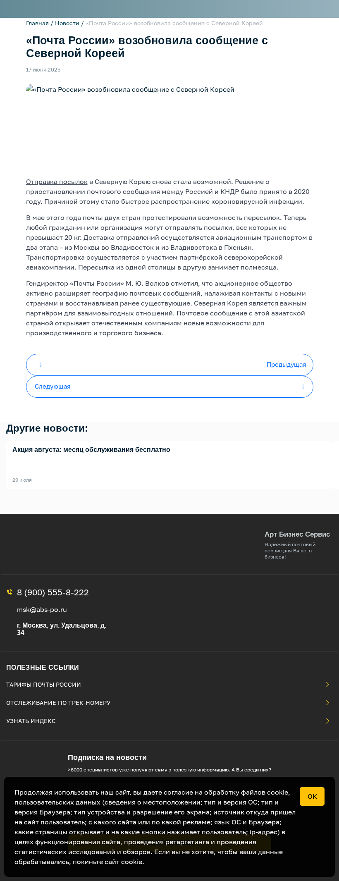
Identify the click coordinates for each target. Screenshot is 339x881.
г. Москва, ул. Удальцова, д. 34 (61, 629)
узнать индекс (31, 720)
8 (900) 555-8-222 (53, 592)
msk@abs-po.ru (42, 609)
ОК (312, 796)
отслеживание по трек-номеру (58, 702)
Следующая (53, 386)
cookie (131, 861)
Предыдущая (286, 364)
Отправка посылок (57, 181)
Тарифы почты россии (43, 684)
